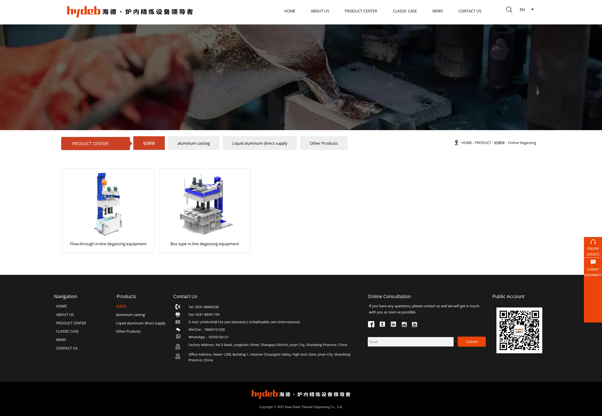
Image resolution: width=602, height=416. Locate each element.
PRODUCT (483, 142)
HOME (466, 142)
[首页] (130, 12)
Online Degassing (522, 142)
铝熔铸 (499, 142)
